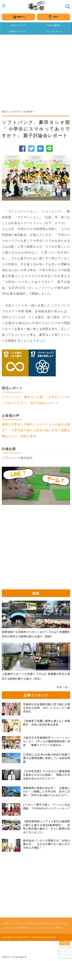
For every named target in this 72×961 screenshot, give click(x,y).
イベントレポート (54, 31)
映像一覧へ (63, 687)
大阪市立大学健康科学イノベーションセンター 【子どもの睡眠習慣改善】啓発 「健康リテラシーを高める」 (46, 741)
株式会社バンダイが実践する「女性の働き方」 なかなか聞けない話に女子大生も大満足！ (46, 844)
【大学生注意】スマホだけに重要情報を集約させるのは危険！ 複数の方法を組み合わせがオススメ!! (46, 775)
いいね (22, 148)
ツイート (31, 148)
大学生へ (8, 927)
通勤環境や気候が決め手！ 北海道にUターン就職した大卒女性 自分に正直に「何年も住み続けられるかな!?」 (46, 792)
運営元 (59, 927)
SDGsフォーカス (18, 25)
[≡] (36, 6)
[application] (36, 486)
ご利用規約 (21, 927)
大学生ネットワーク (18, 31)
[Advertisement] (36, 70)
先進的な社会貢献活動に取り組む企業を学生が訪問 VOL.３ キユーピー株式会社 (46, 708)
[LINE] (49, 148)
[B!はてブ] (40, 148)
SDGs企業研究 (54, 25)
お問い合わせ (59, 923)
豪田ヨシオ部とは (13, 923)
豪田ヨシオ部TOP (11, 111)
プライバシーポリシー (41, 927)
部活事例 (27, 111)
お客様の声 (43, 923)
